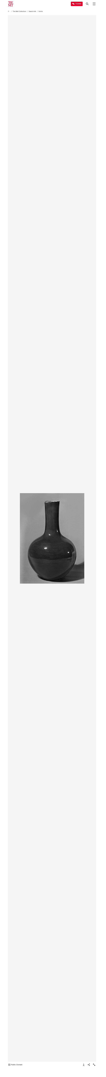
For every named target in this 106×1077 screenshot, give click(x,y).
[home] (9, 11)
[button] (52, 538)
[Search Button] (87, 4)
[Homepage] (10, 3)
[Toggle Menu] (94, 4)
